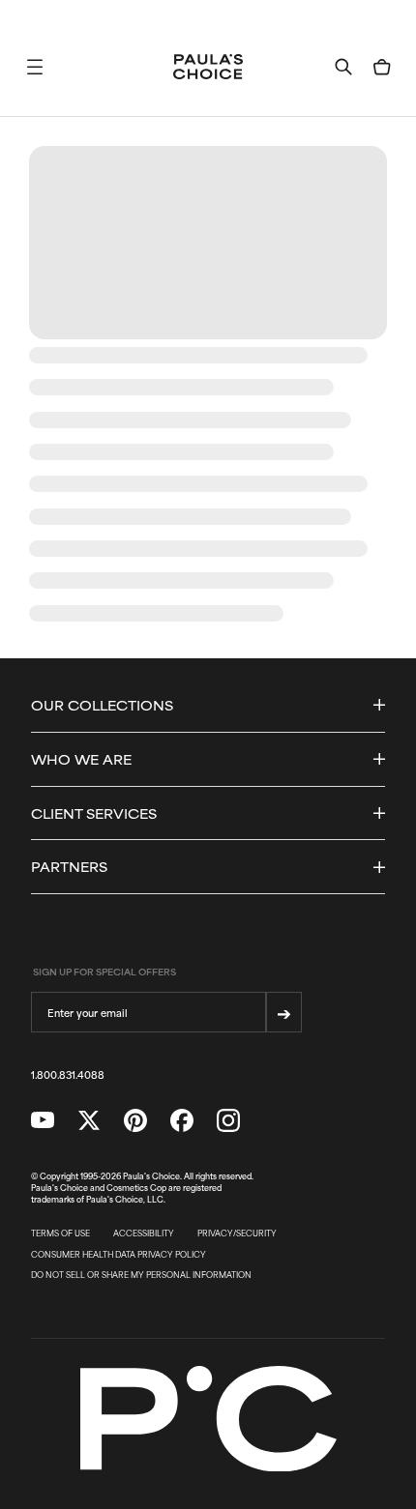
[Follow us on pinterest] (135, 1120)
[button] (34, 66)
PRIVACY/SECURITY (237, 1233)
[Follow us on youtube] (42, 1120)
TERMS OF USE (60, 1233)
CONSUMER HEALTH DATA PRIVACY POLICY (118, 1255)
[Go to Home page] (208, 66)
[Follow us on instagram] (228, 1120)
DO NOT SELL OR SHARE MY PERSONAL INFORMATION (141, 1275)
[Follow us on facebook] (181, 1120)
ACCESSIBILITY (143, 1233)
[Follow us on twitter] (89, 1120)
